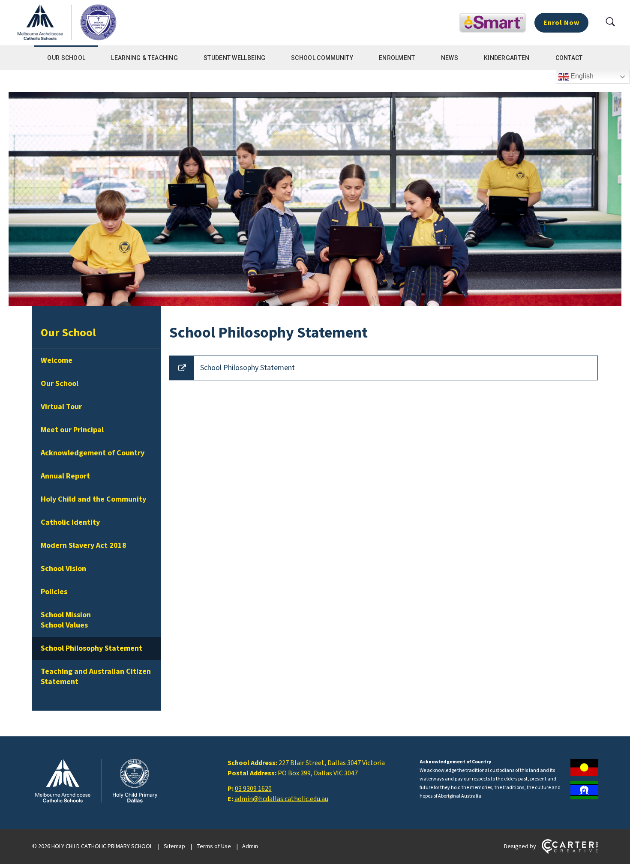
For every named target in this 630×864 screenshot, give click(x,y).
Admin (250, 846)
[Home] (96, 802)
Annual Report (65, 476)
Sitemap (174, 846)
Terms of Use (213, 846)
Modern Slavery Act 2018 (83, 545)
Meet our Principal (72, 430)
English (581, 76)
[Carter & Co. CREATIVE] (570, 852)
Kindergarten (507, 57)
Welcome (56, 360)
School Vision (63, 568)
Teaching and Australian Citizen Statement (96, 676)
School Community (322, 57)
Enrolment (397, 57)
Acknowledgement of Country (92, 453)
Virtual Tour (61, 406)
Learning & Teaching (144, 57)
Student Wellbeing (234, 57)
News (449, 57)
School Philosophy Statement (91, 648)
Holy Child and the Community (93, 499)
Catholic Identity (70, 522)
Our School (66, 57)
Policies (54, 591)
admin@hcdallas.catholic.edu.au (281, 799)
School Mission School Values (66, 620)
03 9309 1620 (253, 788)
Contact (569, 57)
